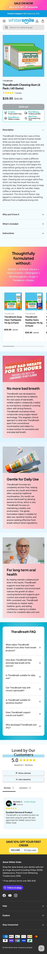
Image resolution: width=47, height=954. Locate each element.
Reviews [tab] (7, 788)
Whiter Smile (12, 947)
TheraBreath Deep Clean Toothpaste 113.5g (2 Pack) (13, 320)
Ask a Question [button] (25, 779)
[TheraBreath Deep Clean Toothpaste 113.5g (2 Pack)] (13, 301)
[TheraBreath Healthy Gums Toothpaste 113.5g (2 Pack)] (34, 301)
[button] (43, 21)
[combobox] (23, 27)
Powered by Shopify (25, 947)
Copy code (31, 850)
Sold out (23, 106)
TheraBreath (8, 81)
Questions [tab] (23, 788)
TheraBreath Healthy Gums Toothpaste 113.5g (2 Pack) (33, 321)
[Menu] (4, 21)
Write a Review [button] (24, 773)
